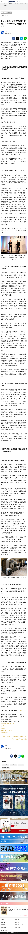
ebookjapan (4, 732)
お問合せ (3, 922)
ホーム (2, 919)
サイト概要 (3, 927)
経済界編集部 (7, 33)
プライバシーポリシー (19, 924)
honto (3, 728)
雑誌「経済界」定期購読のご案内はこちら (15, 736)
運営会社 (17, 919)
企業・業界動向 (6, 12)
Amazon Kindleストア (8, 723)
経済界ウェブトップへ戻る (19, 739)
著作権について (4, 930)
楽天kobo (4, 726)
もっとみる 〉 (23, 915)
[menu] (1, 1)
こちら (21, 710)
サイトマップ (18, 922)
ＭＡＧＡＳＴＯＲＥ (6, 730)
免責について (18, 927)
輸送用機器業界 (5, 767)
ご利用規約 (3, 924)
